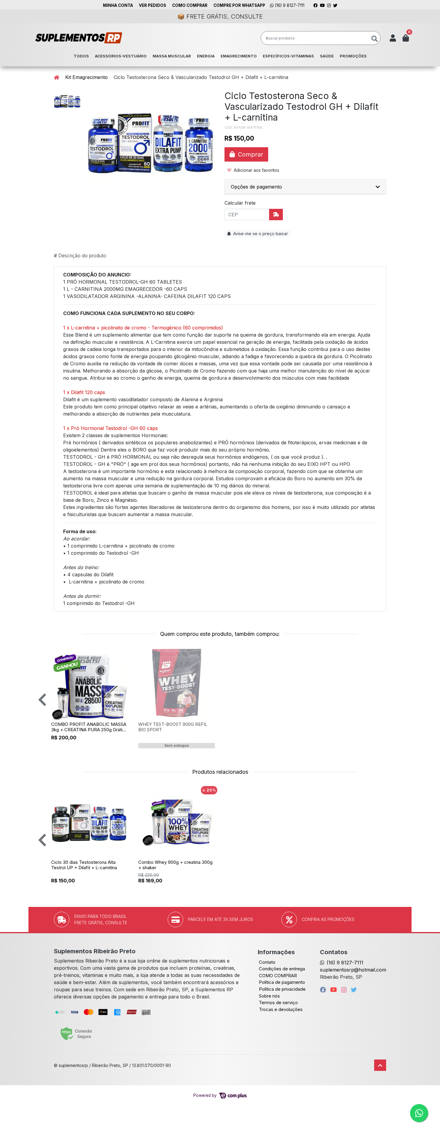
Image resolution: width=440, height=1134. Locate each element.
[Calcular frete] (276, 214)
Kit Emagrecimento (86, 77)
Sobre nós (269, 996)
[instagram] (344, 989)
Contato (267, 962)
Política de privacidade (282, 989)
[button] (393, 38)
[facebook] (324, 989)
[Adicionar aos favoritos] (58, 651)
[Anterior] (42, 700)
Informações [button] (276, 952)
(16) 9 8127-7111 (289, 5)
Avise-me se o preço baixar (260, 233)
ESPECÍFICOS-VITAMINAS (288, 56)
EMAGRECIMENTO (239, 56)
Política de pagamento (282, 982)
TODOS (81, 56)
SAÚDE (327, 56)
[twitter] (354, 989)
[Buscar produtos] (374, 39)
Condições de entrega (282, 969)
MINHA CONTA (118, 5)
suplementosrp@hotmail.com (353, 970)
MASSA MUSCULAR (172, 56)
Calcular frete (240, 203)
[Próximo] (402, 700)
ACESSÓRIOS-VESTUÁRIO (121, 56)
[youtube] (334, 989)
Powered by (205, 1095)
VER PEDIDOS (152, 5)
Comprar (92, 747)
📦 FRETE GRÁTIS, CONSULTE (220, 16)
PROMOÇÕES (353, 56)
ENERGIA (206, 56)
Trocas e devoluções (281, 1009)
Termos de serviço (278, 1002)
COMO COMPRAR (189, 5)
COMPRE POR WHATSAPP (239, 5)
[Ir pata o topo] (380, 1065)
